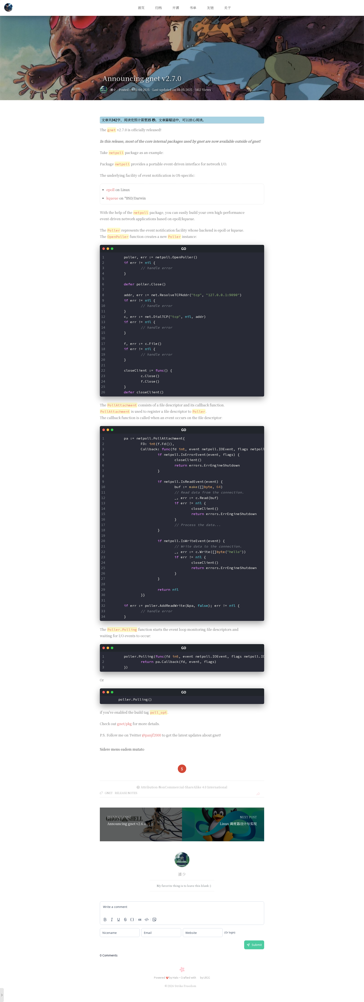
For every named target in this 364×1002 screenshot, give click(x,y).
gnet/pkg (124, 723)
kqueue (112, 198)
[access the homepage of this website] (8, 8)
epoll (110, 189)
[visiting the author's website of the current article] (182, 860)
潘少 (113, 90)
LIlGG (207, 977)
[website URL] (105, 89)
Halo (175, 977)
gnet (109, 793)
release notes (126, 793)
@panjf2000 (151, 735)
